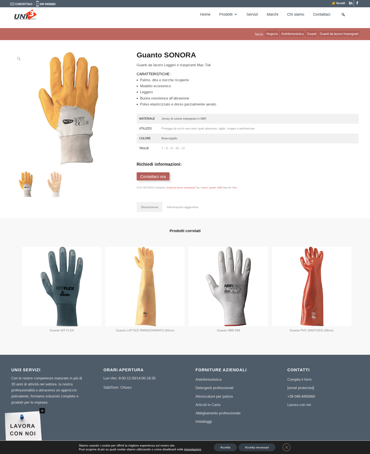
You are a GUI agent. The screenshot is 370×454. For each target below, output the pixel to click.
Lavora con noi (299, 405)
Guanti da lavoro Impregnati (180, 187)
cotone (204, 187)
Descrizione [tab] (149, 207)
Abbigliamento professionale (217, 413)
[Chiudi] (42, 410)
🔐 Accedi (338, 3)
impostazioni (192, 449)
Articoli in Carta (207, 405)
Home (205, 14)
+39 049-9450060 (301, 396)
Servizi (252, 14)
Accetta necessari (257, 447)
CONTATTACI (23, 4)
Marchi (272, 14)
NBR (219, 187)
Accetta (225, 447)
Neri (235, 187)
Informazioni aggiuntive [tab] (182, 207)
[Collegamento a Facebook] (357, 3)
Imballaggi (203, 421)
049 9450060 (47, 4)
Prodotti (226, 14)
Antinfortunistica (208, 379)
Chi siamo (295, 14)
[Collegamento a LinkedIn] (351, 3)
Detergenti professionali (214, 388)
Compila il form (299, 379)
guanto (212, 187)
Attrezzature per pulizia (214, 396)
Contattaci (321, 14)
